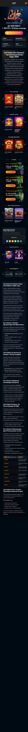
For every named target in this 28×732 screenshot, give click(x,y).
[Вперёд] (25, 99)
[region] (14, 102)
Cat (14, 3)
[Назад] (3, 99)
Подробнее (14, 237)
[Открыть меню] (26, 3)
